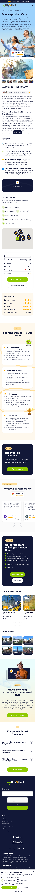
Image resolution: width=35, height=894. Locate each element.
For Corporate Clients (17, 285)
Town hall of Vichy (9, 223)
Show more (17, 132)
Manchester (16, 857)
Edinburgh (23, 857)
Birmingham (22, 856)
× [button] (33, 871)
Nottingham (5, 861)
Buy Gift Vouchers (18, 715)
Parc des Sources (9, 211)
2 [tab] (17, 189)
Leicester (20, 859)
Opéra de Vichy (24, 211)
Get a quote (17, 580)
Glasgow (4, 857)
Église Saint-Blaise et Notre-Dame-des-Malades (17, 219)
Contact (4, 828)
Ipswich (27, 859)
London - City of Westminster (10, 856)
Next (20, 525)
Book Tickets (19, 469)
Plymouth (25, 861)
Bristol (9, 857)
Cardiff (10, 859)
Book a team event (17, 574)
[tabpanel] (17, 184)
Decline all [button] (25, 887)
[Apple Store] (17, 836)
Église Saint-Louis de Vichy (12, 207)
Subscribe (17, 808)
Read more (17, 877)
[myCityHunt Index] (10, 5)
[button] (17, 891)
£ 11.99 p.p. (18, 279)
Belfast (15, 859)
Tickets (4, 819)
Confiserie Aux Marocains (11, 215)
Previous (14, 525)
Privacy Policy (17, 804)
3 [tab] (19, 189)
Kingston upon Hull (7, 863)
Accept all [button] (9, 887)
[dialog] (17, 881)
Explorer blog (5, 823)
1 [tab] (15, 189)
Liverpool (4, 859)
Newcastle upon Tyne (15, 861)
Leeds (28, 856)
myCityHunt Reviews (7, 826)
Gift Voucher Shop (7, 821)
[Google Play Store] (17, 841)
